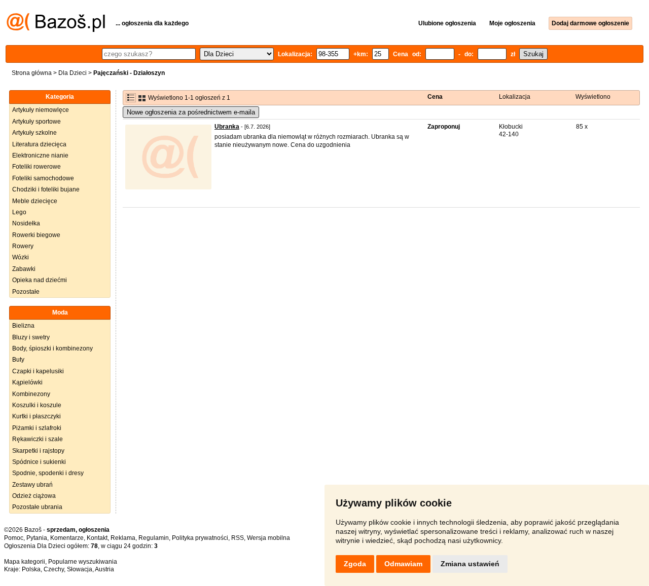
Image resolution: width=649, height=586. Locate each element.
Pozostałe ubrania (37, 507)
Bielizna (23, 325)
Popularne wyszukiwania (82, 561)
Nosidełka (26, 223)
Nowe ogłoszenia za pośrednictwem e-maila (191, 112)
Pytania (36, 537)
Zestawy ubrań (32, 484)
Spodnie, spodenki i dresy (48, 473)
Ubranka (226, 126)
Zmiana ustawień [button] (470, 564)
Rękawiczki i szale (37, 439)
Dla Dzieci (72, 72)
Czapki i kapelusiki (38, 371)
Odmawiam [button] (403, 564)
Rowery (22, 246)
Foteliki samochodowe (43, 178)
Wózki (20, 257)
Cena (435, 96)
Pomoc (13, 537)
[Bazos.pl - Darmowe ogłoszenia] (56, 29)
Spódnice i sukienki (39, 461)
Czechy (54, 569)
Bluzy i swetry (31, 337)
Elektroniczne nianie (40, 155)
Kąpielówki (27, 382)
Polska (31, 569)
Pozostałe (26, 291)
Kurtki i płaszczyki (36, 416)
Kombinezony (31, 394)
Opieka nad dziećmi (39, 280)
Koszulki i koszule (36, 405)
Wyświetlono (592, 96)
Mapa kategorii (24, 561)
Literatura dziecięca (39, 144)
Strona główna (32, 72)
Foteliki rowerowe (36, 166)
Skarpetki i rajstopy (38, 450)
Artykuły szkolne (34, 132)
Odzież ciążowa (34, 495)
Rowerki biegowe (36, 235)
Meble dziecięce (34, 201)
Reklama (123, 537)
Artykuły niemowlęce (40, 109)
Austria (104, 569)
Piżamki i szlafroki (36, 428)
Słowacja (79, 569)
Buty (18, 359)
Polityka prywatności (200, 537)
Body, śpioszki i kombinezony (52, 348)
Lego (19, 212)
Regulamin (153, 537)
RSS (237, 537)
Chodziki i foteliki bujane (46, 189)
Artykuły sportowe (36, 121)
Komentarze (67, 537)
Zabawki (23, 268)
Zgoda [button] (355, 564)
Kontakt (97, 537)
